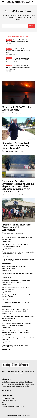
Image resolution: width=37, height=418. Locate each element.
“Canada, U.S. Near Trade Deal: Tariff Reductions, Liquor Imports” (16, 145)
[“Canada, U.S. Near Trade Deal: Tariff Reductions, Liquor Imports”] (18, 128)
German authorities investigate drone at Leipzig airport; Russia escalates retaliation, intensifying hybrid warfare (18, 186)
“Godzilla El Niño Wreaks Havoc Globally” (16, 108)
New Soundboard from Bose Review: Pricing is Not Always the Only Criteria (17, 41)
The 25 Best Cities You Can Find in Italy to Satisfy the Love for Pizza (18, 66)
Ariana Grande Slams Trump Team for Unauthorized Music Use (15, 267)
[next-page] (10, 71)
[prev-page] (7, 71)
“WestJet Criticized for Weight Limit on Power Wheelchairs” (16, 346)
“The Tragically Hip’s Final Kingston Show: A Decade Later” (17, 238)
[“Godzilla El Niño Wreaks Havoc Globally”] (18, 92)
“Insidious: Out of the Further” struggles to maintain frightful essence (18, 253)
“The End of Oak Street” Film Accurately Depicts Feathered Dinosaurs (16, 324)
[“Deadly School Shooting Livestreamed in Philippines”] (18, 210)
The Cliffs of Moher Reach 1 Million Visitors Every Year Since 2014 (17, 59)
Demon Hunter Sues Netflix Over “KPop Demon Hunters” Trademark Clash (16, 310)
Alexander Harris (8, 113)
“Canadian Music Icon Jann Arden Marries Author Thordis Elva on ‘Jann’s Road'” (17, 331)
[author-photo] (3, 113)
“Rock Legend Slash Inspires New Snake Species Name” (16, 296)
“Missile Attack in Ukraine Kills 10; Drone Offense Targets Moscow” (16, 245)
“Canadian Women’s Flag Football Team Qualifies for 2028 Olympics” (16, 281)
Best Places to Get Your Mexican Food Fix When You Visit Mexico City (18, 50)
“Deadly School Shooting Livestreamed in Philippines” (16, 227)
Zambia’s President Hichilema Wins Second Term (17, 274)
